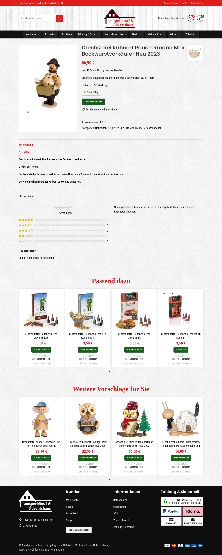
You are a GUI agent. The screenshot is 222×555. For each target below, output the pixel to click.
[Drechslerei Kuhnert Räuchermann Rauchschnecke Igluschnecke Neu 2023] (181, 419)
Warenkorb (72, 513)
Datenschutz (120, 500)
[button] (41, 350)
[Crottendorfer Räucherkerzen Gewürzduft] (134, 311)
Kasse (69, 506)
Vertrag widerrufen (78, 530)
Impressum (119, 506)
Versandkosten (114, 70)
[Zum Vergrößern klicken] (28, 111)
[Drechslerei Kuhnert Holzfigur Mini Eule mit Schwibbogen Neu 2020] (88, 419)
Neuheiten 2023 (116, 128)
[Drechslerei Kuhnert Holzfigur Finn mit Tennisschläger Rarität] (41, 419)
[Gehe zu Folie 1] (109, 371)
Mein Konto (72, 500)
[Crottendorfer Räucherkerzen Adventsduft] (41, 311)
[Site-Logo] (119, 18)
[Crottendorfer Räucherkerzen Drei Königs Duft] (88, 311)
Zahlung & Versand (123, 526)
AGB (115, 513)
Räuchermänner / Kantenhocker (143, 128)
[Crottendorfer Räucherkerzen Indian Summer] (181, 311)
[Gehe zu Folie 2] (112, 371)
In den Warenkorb (93, 102)
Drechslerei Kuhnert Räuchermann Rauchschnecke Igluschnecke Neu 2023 (181, 445)
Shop (69, 520)
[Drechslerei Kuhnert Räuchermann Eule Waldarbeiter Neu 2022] (134, 419)
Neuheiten (101, 128)
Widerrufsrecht (121, 520)
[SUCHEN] (59, 18)
